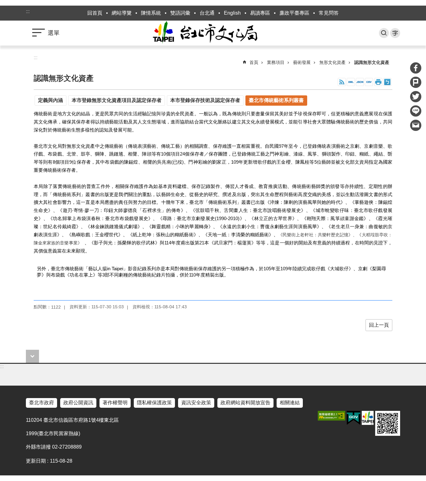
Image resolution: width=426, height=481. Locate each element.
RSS (342, 82)
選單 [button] (54, 33)
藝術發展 (302, 62)
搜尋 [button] (384, 33)
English (232, 13)
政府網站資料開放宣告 (245, 402)
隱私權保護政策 (154, 402)
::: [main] (35, 57)
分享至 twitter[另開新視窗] (415, 96)
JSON (360, 82)
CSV (369, 82)
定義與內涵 (50, 100)
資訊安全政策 (196, 402)
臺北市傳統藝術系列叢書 (276, 100)
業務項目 (275, 62)
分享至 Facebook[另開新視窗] (415, 68)
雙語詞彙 (180, 13)
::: (28, 11)
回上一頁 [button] (379, 325)
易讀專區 (260, 13)
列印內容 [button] (378, 82)
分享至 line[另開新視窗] (415, 111)
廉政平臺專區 (294, 13)
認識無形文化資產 (371, 62)
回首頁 (94, 13)
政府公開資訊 (78, 402)
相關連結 (290, 402)
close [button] (32, 356)
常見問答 (329, 13)
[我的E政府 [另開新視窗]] (353, 418)
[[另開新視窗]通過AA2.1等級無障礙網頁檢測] (331, 416)
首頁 (253, 62)
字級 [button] (395, 33)
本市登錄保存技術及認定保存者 (205, 100)
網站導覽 (122, 13)
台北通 (207, 13)
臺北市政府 (41, 402)
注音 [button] (387, 82)
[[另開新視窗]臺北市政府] (368, 418)
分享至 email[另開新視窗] (415, 125)
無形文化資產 (332, 62)
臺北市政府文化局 (213, 33)
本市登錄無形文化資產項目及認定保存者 (117, 100)
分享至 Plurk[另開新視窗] (415, 82)
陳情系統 (151, 13)
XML (351, 82)
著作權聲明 (115, 402)
